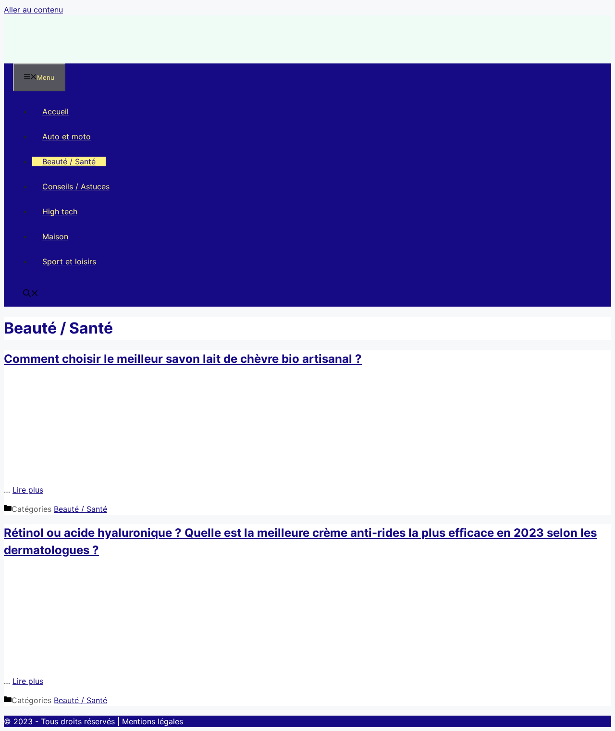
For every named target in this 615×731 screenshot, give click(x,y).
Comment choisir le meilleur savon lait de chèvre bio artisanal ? (183, 359)
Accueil (55, 111)
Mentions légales (152, 721)
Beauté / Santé (69, 161)
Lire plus (27, 490)
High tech (59, 211)
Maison (55, 236)
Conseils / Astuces (76, 186)
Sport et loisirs (69, 261)
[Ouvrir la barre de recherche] (31, 294)
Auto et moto (66, 136)
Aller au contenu (33, 9)
